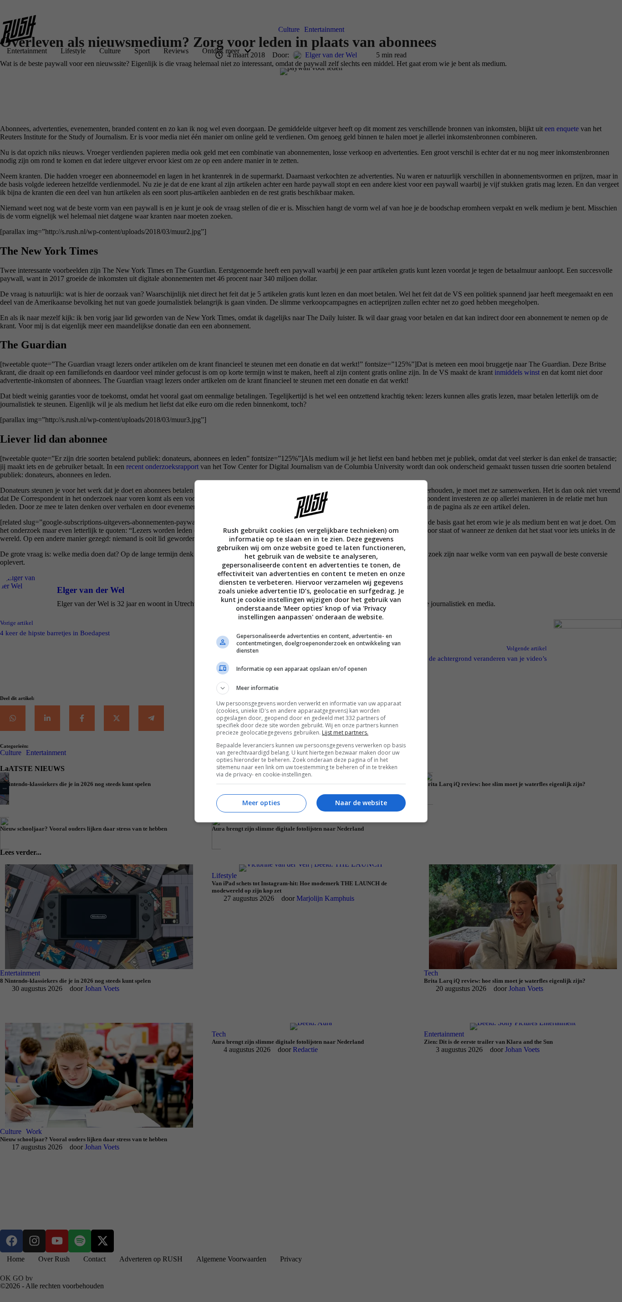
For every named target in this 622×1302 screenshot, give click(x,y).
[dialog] (311, 651)
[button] (311, 688)
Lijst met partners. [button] (345, 732)
